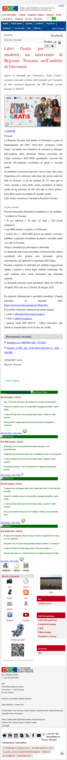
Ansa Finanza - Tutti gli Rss (10, 522)
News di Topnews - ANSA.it (10, 397)
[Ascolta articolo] (46, 46)
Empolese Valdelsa (36, 14)
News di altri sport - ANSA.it (11, 531)
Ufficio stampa (44, 632)
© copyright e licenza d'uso (16, 748)
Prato (28, 18)
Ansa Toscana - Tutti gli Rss (10, 475)
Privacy (46, 752)
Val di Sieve (7, 18)
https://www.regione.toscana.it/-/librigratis (26, 305)
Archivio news (44, 603)
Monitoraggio (24, 756)
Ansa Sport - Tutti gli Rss (9, 561)
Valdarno (19, 18)
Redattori (7, 28)
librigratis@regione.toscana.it (30, 314)
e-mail (7, 725)
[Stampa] (59, 42)
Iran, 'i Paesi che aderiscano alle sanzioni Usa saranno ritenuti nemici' (30, 401)
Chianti (22, 14)
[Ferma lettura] (52, 46)
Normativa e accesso (47, 636)
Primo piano (16, 23)
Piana (58, 14)
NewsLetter (19, 28)
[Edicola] (22, 736)
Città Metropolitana (47, 620)
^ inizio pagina (11, 380)
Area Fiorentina (9, 14)
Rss (29, 28)
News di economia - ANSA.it (11, 483)
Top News (50, 23)
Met (40, 652)
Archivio (39, 23)
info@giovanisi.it (23, 318)
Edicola (37, 28)
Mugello (50, 14)
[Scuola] (8, 35)
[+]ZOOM (10, 131)
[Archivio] (10, 736)
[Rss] (27, 736)
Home (5, 23)
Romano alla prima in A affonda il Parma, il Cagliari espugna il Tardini (31, 553)
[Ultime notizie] (16, 736)
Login (61, 5)
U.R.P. (41, 628)
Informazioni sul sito (42, 748)
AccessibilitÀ (8, 756)
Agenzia (28, 23)
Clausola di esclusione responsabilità (21, 752)
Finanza (24, 392)
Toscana (18, 392)
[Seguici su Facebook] (33, 736)
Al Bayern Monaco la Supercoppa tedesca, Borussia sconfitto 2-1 (28, 548)
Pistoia (38, 18)
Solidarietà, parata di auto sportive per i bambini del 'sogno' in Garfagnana (32, 454)
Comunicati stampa (47, 624)
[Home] (4, 736)
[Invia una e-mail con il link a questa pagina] (55, 42)
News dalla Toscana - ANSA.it (11, 441)
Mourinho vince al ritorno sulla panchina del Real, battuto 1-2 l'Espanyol (31, 543)
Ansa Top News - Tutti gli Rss (11, 433)
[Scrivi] (39, 736)
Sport (29, 392)
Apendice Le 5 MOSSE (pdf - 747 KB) (26, 342)
